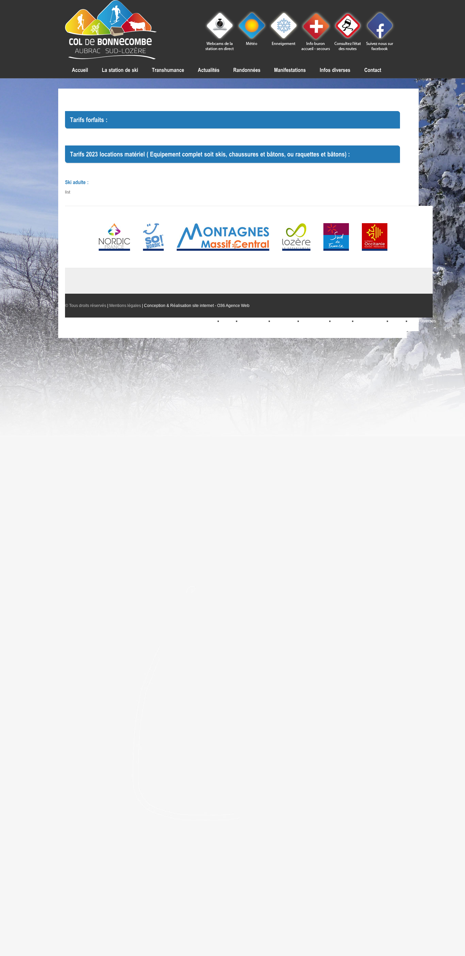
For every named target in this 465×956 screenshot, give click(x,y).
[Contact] (372, 70)
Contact (398, 321)
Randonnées (285, 321)
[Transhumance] (168, 70)
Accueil (229, 321)
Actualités (343, 321)
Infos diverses (423, 321)
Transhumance (255, 321)
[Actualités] (208, 70)
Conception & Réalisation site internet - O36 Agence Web (197, 305)
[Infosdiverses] (335, 70)
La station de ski (372, 321)
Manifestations (315, 321)
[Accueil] (80, 70)
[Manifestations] (290, 70)
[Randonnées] (246, 70)
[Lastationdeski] (120, 70)
